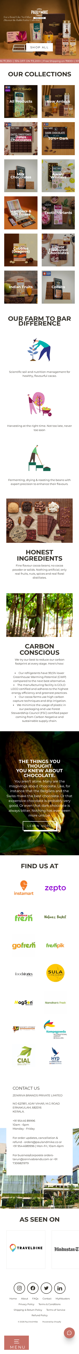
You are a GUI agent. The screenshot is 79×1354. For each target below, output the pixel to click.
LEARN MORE (39, 825)
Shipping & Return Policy (28, 1309)
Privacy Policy (26, 1304)
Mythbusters (63, 1298)
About (24, 1298)
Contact (47, 1298)
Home (13, 1298)
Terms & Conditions (49, 1304)
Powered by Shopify (51, 1322)
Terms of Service (55, 1309)
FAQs (35, 1298)
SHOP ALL (39, 47)
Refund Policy (40, 1315)
